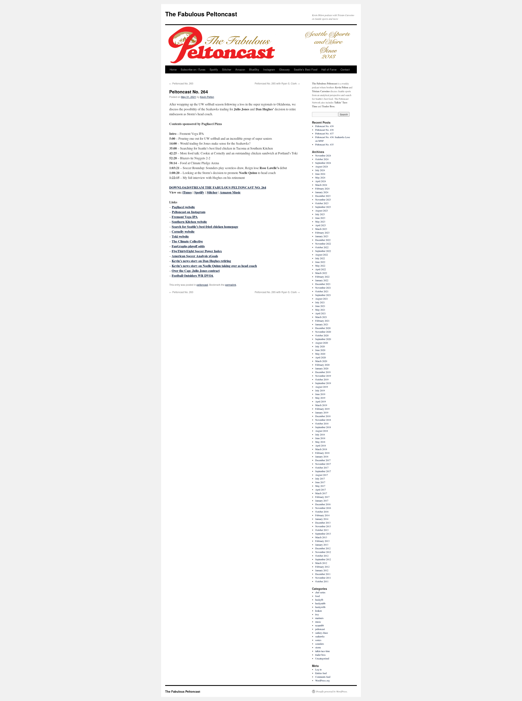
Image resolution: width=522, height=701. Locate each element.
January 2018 (321, 456)
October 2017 (321, 467)
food (317, 596)
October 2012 (321, 555)
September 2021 (323, 295)
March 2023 (321, 228)
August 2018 (321, 430)
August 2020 (321, 342)
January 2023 (321, 236)
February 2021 (322, 320)
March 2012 (321, 563)
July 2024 (320, 170)
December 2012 (323, 548)
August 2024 (321, 166)
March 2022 (321, 273)
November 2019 (323, 375)
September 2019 (323, 383)
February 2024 (322, 188)
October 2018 (321, 423)
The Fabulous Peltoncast (201, 13)
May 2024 (320, 177)
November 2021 (323, 287)
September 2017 (323, 471)
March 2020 (321, 361)
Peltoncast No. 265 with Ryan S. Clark (277, 83)
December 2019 (323, 372)
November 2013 (323, 526)
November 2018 (323, 419)
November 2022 (323, 243)
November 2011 (323, 577)
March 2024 (321, 184)
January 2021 (321, 324)
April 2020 (320, 357)
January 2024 (321, 192)
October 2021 (321, 291)
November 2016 (323, 507)
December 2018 (323, 416)
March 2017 (321, 493)
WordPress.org (322, 680)
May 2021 (320, 309)
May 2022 (320, 265)
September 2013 (323, 533)
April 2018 (320, 445)
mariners (319, 618)
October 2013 (321, 530)
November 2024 (323, 155)
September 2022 (323, 250)
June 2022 (320, 262)
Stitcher (226, 69)
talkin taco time (322, 651)
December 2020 (323, 328)
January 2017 (321, 500)
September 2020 (323, 339)
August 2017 (321, 474)
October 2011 (321, 581)
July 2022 (320, 258)
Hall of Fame (328, 69)
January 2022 (321, 280)
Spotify (214, 69)
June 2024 (320, 173)
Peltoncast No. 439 (324, 126)
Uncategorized (322, 658)
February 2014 (322, 515)
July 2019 (320, 390)
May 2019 (320, 397)
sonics (318, 640)
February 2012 (322, 566)
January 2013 (321, 544)
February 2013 (322, 541)
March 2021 (321, 317)
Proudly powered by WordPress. (332, 691)
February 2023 (322, 232)
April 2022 (320, 269)
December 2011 (323, 574)
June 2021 (320, 306)
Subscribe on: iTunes (193, 69)
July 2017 (320, 478)
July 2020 (320, 346)
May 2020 (320, 353)
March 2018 (321, 449)
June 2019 (320, 394)
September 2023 (323, 206)
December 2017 (323, 460)
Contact (345, 69)
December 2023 (323, 195)
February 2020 (322, 364)
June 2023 (320, 217)
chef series (320, 592)
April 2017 (320, 489)
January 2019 (321, 412)
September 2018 (323, 427)
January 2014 (321, 518)
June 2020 (320, 350)
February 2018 (322, 452)
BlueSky (254, 69)
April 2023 (320, 225)
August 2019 (321, 386)
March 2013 (321, 537)
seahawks (320, 636)
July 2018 (320, 434)
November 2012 (323, 552)
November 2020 (323, 331)
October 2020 (321, 335)
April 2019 (320, 401)
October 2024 (321, 159)
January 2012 (321, 570)
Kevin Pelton (207, 97)
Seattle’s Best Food (305, 69)
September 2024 (323, 162)
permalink (230, 284)
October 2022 (321, 247)
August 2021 (321, 298)
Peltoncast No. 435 (324, 144)
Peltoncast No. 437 (324, 133)
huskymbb (320, 603)
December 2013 (323, 522)
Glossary (284, 69)
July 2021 (320, 302)
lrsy (317, 614)
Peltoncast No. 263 (181, 83)
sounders (319, 643)
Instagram (269, 69)
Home (173, 69)
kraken (318, 610)
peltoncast (202, 284)
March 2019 (321, 405)
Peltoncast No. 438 (324, 129)
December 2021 (323, 284)
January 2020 (321, 368)
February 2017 (322, 496)
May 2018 (320, 441)
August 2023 (321, 210)
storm (318, 647)
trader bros (320, 654)
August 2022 (321, 254)
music (318, 621)
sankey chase (321, 632)
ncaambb (319, 625)
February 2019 (322, 408)
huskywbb (320, 607)
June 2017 (320, 482)
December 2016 (323, 504)
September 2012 (323, 559)
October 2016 (321, 511)
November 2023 (323, 199)
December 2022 (323, 239)
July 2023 (320, 214)
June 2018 (320, 438)
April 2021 (320, 313)
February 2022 (322, 276)
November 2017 (323, 463)
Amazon (240, 69)
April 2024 (320, 181)
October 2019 (321, 379)
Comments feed (322, 676)
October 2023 (321, 203)
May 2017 (320, 485)
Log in (318, 669)
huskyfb (319, 599)
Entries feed (321, 673)
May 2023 (320, 221)
